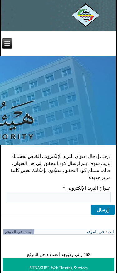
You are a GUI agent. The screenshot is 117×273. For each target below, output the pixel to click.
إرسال (103, 210)
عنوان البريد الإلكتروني (87, 188)
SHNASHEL (39, 268)
